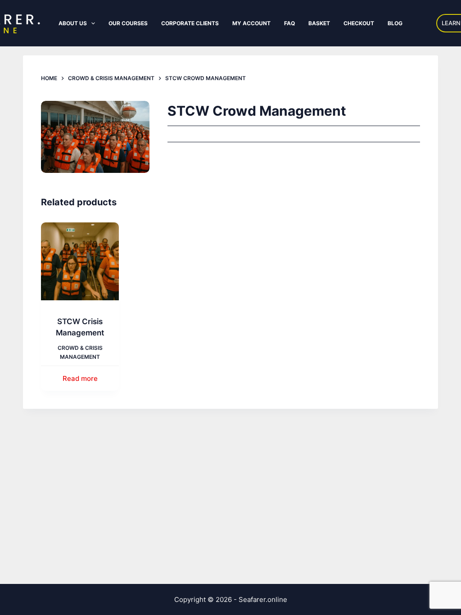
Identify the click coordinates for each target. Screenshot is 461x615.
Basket (319, 23)
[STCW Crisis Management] (80, 261)
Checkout (358, 23)
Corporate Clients (190, 23)
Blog (395, 23)
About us (73, 23)
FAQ (289, 23)
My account (251, 23)
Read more (80, 378)
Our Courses (128, 23)
